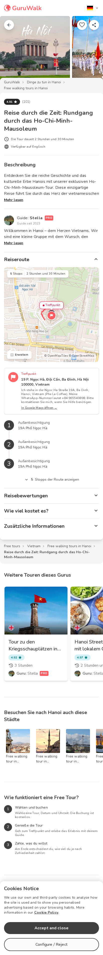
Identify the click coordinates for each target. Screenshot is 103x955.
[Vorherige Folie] (12, 51)
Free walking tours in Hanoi (26, 88)
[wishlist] (82, 25)
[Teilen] (94, 25)
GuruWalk (12, 82)
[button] (51, 315)
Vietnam (33, 546)
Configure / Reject (52, 944)
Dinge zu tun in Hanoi (44, 82)
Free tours (12, 546)
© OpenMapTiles (56, 356)
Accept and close (51, 928)
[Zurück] (9, 25)
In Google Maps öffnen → (39, 408)
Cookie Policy (46, 912)
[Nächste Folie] (91, 51)
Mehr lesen (13, 200)
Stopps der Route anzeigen (55, 479)
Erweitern (21, 355)
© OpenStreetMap (81, 356)
